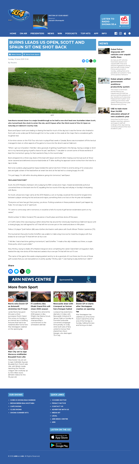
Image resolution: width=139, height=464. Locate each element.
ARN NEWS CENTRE (60, 419)
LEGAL (54, 416)
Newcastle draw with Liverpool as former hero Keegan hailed (63, 306)
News (51, 33)
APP (96, 33)
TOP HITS (85, 33)
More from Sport (32, 54)
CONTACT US (57, 406)
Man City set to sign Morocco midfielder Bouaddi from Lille (17, 354)
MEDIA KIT (56, 413)
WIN (60, 33)
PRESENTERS (37, 33)
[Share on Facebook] (83, 60)
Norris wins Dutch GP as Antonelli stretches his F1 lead (18, 306)
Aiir (22, 456)
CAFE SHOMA (15, 406)
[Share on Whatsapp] (94, 60)
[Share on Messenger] (87, 60)
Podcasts (71, 33)
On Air (23, 33)
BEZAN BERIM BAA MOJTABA (22, 403)
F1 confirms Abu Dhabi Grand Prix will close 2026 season (40, 306)
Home (13, 33)
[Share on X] (90, 60)
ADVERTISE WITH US (60, 409)
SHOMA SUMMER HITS (19, 413)
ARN (53, 422)
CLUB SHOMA (16, 409)
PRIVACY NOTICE (59, 403)
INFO (104, 33)
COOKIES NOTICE (59, 400)
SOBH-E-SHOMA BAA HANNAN (22, 400)
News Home (16, 54)
